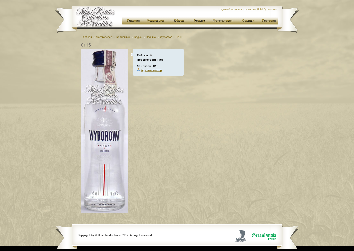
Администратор (151, 70)
